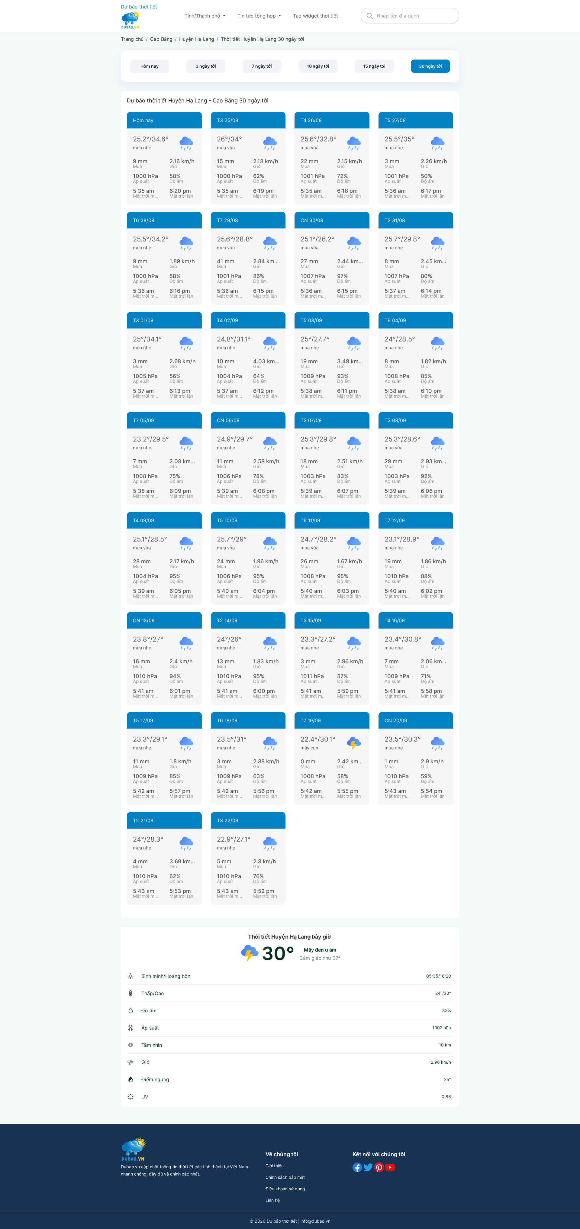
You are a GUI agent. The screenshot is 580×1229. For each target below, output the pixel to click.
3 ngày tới (206, 66)
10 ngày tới (318, 66)
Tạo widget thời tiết (315, 16)
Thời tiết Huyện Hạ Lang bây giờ (289, 936)
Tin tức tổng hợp (257, 16)
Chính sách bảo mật (285, 1177)
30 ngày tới (430, 66)
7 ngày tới (262, 66)
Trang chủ (132, 39)
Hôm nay (149, 66)
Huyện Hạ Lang (196, 39)
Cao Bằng (161, 39)
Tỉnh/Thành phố (203, 16)
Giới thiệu (275, 1165)
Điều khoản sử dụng (285, 1188)
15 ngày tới (374, 66)
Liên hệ (273, 1200)
